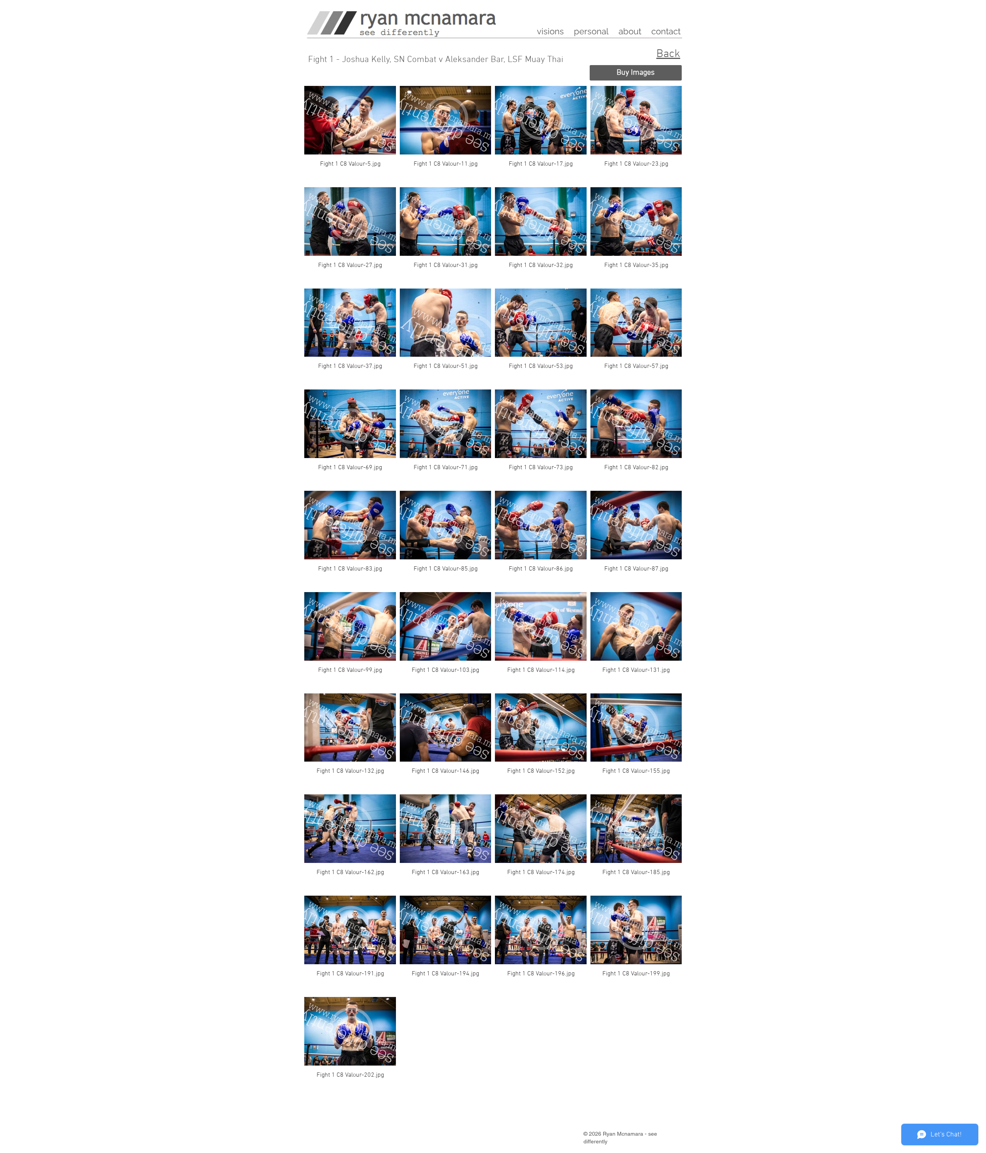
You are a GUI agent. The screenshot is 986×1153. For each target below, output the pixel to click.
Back (668, 54)
